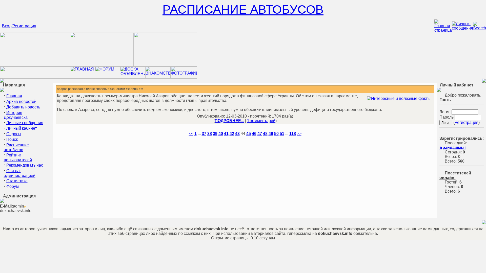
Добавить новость (23, 107)
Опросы (13, 134)
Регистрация (466, 122)
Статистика (17, 181)
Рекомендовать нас (24, 165)
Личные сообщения (24, 123)
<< (191, 133)
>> (299, 133)
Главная (14, 96)
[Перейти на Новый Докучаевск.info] (35, 77)
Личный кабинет (21, 128)
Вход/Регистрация (19, 26)
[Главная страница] (443, 30)
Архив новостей (21, 101)
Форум (12, 186)
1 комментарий (261, 121)
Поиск (12, 139)
